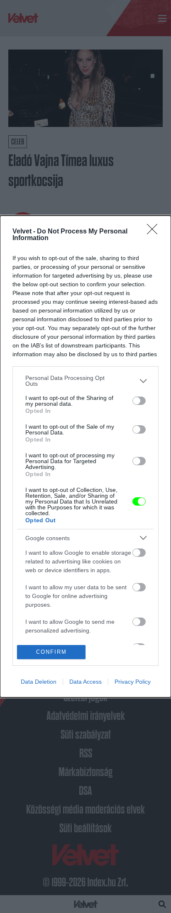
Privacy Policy (133, 681)
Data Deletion (38, 681)
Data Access (85, 681)
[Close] (155, 232)
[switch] (139, 401)
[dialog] (85, 456)
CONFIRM (51, 652)
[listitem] (85, 381)
